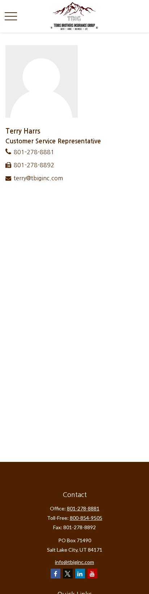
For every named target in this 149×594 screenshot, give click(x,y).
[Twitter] (68, 573)
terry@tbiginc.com (38, 178)
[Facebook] (55, 573)
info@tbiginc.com (74, 562)
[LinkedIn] (80, 573)
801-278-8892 (34, 165)
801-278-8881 (34, 152)
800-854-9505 (86, 518)
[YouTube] (92, 573)
